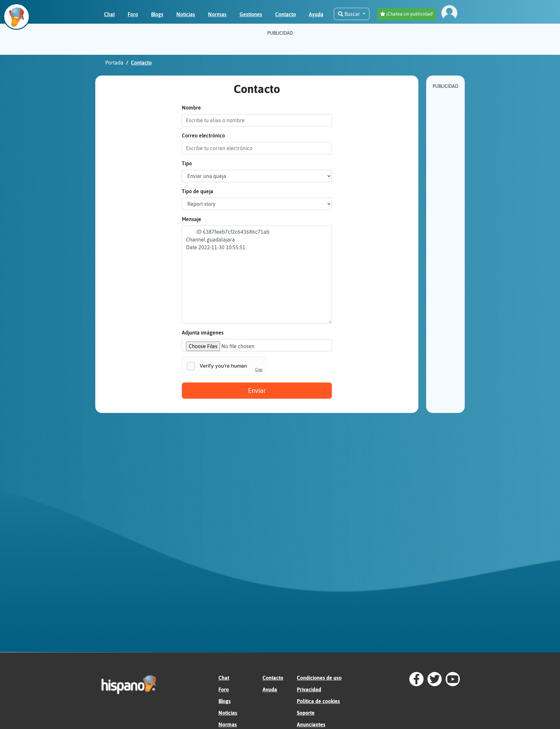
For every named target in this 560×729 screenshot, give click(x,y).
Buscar (352, 14)
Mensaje (191, 219)
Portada (114, 62)
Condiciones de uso (319, 678)
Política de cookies (318, 701)
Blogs (224, 701)
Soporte (306, 713)
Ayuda (269, 689)
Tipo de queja (197, 191)
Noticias (227, 713)
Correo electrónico (203, 135)
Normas (227, 724)
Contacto (272, 678)
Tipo (187, 163)
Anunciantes (311, 724)
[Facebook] (416, 679)
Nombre (191, 108)
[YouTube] (453, 679)
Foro (223, 689)
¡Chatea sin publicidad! (409, 14)
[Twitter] (434, 679)
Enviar (257, 390)
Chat (223, 678)
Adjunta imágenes (203, 332)
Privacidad (309, 689)
